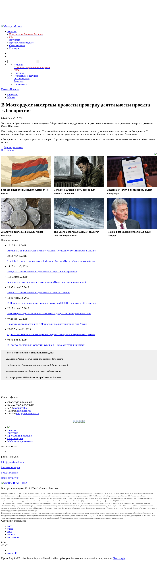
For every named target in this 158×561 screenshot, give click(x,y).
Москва (11, 97)
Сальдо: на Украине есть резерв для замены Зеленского (34, 359)
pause (10, 528)
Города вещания (9, 472)
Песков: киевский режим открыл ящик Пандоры (30, 352)
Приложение (20, 84)
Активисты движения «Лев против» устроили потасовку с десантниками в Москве (51, 250)
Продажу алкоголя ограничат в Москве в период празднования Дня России (47, 324)
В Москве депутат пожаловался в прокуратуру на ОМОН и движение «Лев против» (51, 303)
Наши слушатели (10, 478)
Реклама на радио (10, 467)
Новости (12, 31)
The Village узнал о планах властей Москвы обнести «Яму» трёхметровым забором (51, 261)
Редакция (14, 48)
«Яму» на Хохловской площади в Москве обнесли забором (38, 292)
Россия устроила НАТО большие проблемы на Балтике (33, 377)
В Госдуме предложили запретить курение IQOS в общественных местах (46, 345)
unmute (11, 534)
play (9, 526)
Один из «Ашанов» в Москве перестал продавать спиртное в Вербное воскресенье (51, 334)
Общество (12, 94)
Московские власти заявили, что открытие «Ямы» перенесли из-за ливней (46, 282)
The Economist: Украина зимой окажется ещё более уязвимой (37, 365)
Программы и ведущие (21, 42)
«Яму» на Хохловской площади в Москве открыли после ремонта (42, 271)
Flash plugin (119, 558)
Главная (5, 89)
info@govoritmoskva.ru (27, 413)
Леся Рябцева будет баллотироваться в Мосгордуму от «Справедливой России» (49, 313)
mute (9, 531)
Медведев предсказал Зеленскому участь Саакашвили (33, 371)
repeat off (12, 553)
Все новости (7, 150)
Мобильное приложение (20, 441)
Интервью (14, 40)
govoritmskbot (20, 408)
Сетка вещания (17, 45)
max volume (13, 537)
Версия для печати (13, 147)
